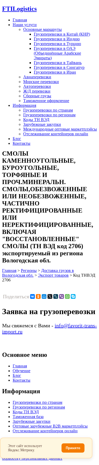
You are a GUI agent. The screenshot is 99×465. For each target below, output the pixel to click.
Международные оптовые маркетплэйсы (60, 129)
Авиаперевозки (37, 77)
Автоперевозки (37, 86)
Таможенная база (28, 416)
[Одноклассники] (38, 296)
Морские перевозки (41, 81)
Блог (17, 138)
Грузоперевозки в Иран (55, 72)
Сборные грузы (37, 96)
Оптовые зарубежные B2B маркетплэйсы (50, 426)
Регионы (29, 270)
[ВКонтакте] (32, 296)
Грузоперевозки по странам (48, 110)
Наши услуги (25, 24)
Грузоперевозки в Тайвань (58, 62)
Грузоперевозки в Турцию (57, 43)
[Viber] (61, 296)
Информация (24, 105)
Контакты (21, 143)
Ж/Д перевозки (36, 91)
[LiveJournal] (55, 296)
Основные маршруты (42, 29)
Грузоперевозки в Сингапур (59, 67)
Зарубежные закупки (42, 124)
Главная (20, 20)
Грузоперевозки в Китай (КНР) (62, 34)
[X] (50, 296)
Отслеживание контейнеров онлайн (55, 134)
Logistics (19, 8)
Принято (73, 448)
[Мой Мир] (44, 296)
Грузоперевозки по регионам (49, 115)
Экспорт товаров (53, 275)
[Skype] (73, 296)
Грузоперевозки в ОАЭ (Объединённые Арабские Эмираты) (57, 53)
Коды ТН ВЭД (36, 119)
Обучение (21, 370)
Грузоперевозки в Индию (57, 39)
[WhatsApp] (67, 296)
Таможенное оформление (46, 100)
